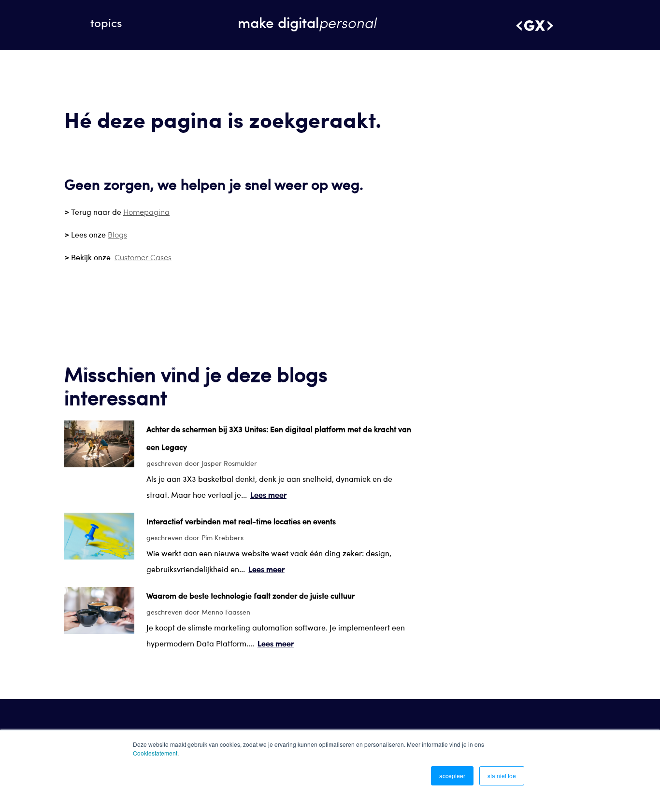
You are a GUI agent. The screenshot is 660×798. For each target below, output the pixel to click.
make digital (307, 22)
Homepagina (146, 212)
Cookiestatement (155, 753)
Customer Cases (143, 257)
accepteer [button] (452, 775)
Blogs (117, 234)
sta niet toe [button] (502, 775)
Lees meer (268, 494)
